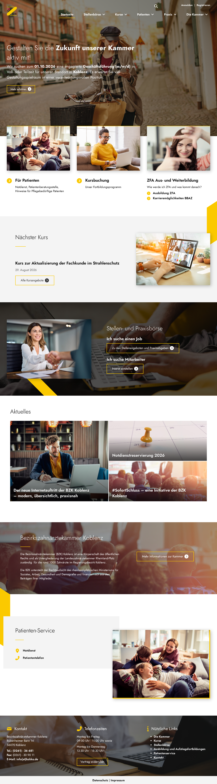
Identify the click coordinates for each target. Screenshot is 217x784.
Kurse (157, 741)
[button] (156, 6)
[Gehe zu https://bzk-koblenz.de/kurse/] (108, 184)
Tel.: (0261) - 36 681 (20, 751)
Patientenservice (164, 753)
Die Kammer (162, 737)
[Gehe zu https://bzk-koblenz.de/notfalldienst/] (58, 651)
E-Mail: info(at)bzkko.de (22, 759)
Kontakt (159, 757)
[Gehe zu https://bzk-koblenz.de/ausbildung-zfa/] (178, 193)
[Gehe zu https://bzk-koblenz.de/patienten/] (38, 186)
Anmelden (187, 5)
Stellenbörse (162, 745)
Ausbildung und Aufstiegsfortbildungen (179, 749)
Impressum (118, 780)
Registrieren (203, 5)
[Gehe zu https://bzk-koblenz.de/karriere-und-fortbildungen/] (178, 198)
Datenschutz (100, 780)
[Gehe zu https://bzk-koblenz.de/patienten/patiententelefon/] (58, 659)
